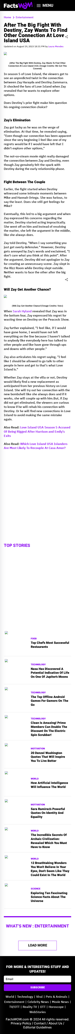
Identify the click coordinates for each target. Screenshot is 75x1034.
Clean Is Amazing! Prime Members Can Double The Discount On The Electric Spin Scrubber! (49, 729)
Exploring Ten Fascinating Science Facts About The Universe (49, 897)
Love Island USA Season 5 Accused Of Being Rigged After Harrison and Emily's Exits (37, 432)
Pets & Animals (56, 996)
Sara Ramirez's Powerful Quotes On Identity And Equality (48, 813)
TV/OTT (14, 1007)
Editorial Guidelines (37, 1027)
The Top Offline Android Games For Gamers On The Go (49, 701)
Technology (38, 664)
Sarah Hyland (22, 311)
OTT (43, 1007)
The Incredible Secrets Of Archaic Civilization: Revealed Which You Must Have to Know (49, 841)
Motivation (38, 748)
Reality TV (30, 1007)
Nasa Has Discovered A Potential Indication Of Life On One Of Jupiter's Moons (50, 673)
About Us (55, 1023)
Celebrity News (38, 1002)
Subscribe (37, 987)
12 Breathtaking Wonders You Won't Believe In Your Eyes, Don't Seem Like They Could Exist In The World (50, 869)
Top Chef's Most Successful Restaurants (50, 645)
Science (35, 889)
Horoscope (56, 1007)
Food (34, 638)
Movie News (60, 1002)
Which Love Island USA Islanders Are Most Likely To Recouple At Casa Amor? (36, 446)
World (35, 779)
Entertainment (14, 1002)
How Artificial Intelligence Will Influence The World (49, 785)
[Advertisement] (37, 490)
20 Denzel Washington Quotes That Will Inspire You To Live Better (48, 757)
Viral (39, 996)
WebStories (37, 1012)
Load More (37, 945)
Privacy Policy (21, 1023)
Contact (40, 1023)
